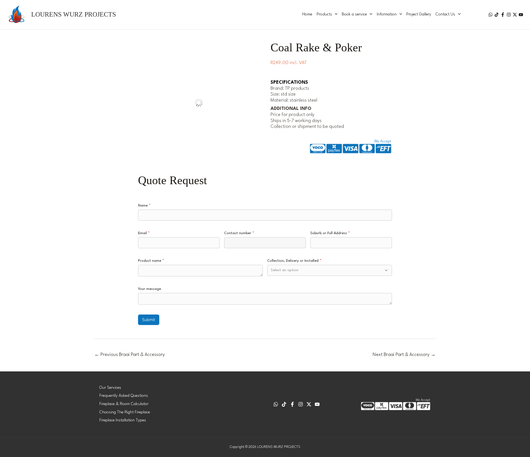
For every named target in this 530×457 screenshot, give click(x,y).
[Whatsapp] (275, 404)
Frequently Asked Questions (123, 396)
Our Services (110, 388)
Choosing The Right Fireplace (124, 412)
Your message (149, 289)
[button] (335, 14)
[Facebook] (502, 14)
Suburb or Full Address (330, 233)
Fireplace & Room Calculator (124, 404)
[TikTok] (496, 14)
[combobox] (329, 270)
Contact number (239, 233)
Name (144, 205)
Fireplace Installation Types (122, 420)
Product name (151, 261)
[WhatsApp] (490, 14)
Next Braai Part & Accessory (404, 354)
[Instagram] (509, 14)
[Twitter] (515, 14)
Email (144, 233)
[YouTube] (521, 14)
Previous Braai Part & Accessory (129, 354)
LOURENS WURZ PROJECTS (73, 14)
